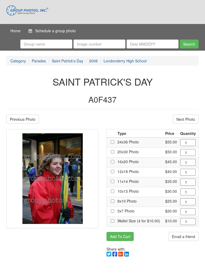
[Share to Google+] (120, 254)
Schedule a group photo (54, 30)
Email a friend (183, 236)
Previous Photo (23, 119)
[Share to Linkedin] (126, 254)
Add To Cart (120, 236)
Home (15, 30)
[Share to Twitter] (109, 254)
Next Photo (185, 119)
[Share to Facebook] (114, 254)
